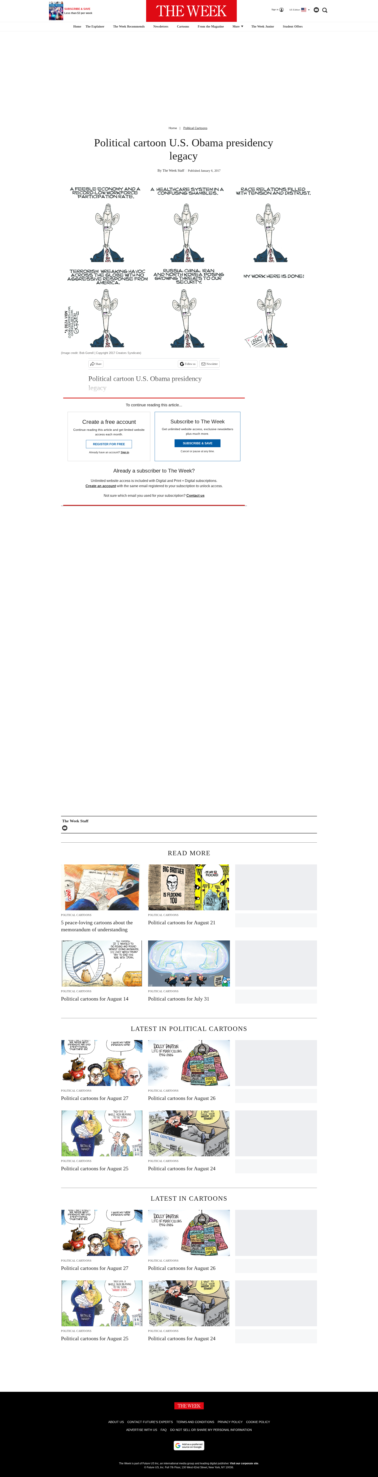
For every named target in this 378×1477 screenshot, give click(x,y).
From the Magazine (211, 26)
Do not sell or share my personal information (211, 1430)
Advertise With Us (141, 1430)
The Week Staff (173, 170)
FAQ (164, 1430)
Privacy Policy (230, 1422)
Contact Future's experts (150, 1422)
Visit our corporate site (244, 1463)
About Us (116, 1422)
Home (173, 128)
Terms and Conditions (195, 1422)
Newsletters (160, 26)
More (236, 26)
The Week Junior (262, 26)
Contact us (195, 495)
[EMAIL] (66, 828)
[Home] (76, 26)
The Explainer (95, 26)
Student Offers (293, 26)
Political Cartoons (195, 128)
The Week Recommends (129, 26)
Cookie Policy (258, 1422)
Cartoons (183, 26)
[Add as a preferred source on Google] (189, 1445)
